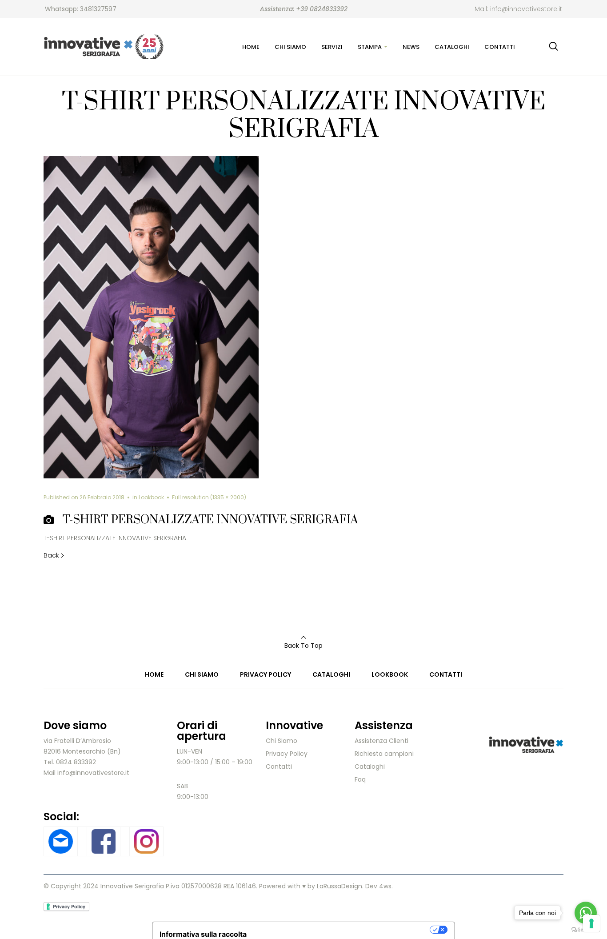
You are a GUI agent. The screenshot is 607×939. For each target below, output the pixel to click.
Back (51, 555)
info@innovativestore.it (526, 8)
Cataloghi (370, 766)
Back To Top (303, 645)
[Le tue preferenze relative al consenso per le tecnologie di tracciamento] (591, 923)
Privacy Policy (286, 753)
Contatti (279, 766)
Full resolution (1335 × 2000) (209, 497)
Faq (360, 779)
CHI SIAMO (202, 674)
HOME (154, 674)
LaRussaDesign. (340, 886)
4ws (385, 886)
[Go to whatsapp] (586, 913)
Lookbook (151, 497)
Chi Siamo (281, 740)
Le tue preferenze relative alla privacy (342, 929)
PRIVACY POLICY (265, 674)
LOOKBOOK (389, 674)
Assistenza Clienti (381, 740)
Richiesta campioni (384, 753)
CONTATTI (445, 674)
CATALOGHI (331, 674)
